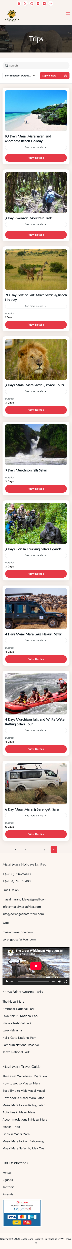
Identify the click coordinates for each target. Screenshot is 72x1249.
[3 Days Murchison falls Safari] (36, 444)
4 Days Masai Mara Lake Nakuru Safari (33, 634)
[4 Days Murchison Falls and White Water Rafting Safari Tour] (36, 693)
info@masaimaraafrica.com (22, 907)
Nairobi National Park (17, 1023)
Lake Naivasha (12, 1030)
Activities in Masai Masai (19, 1112)
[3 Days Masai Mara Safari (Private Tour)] (36, 359)
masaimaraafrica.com (18, 932)
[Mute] (59, 981)
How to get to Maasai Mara (21, 1083)
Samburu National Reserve (21, 1045)
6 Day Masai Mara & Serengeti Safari (32, 809)
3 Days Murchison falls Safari (26, 470)
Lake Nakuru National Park (21, 1016)
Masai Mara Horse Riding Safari (24, 1105)
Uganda (8, 1180)
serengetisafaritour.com (19, 939)
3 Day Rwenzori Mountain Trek (28, 218)
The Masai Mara (13, 1002)
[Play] (7, 981)
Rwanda (8, 1194)
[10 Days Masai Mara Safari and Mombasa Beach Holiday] (36, 110)
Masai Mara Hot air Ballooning (23, 1141)
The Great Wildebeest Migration (25, 1076)
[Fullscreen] (65, 981)
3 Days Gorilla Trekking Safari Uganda (33, 549)
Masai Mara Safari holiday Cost (24, 1148)
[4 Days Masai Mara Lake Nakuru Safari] (36, 608)
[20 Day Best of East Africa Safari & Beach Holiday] (36, 269)
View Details (36, 158)
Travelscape (50, 1238)
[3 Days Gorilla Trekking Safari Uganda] (36, 523)
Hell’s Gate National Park (19, 1038)
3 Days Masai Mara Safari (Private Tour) (34, 385)
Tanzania (8, 1187)
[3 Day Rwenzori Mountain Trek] (36, 192)
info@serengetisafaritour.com (23, 914)
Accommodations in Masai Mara (25, 1120)
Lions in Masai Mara (16, 1134)
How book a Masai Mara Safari (24, 1098)
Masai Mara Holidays (31, 1238)
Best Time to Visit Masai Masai (24, 1091)
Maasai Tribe (11, 1127)
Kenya (7, 1173)
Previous (15, 849)
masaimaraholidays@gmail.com (25, 899)
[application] (36, 966)
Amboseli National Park (19, 1009)
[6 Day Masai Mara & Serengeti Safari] (36, 783)
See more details (34, 147)
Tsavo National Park (16, 1052)
